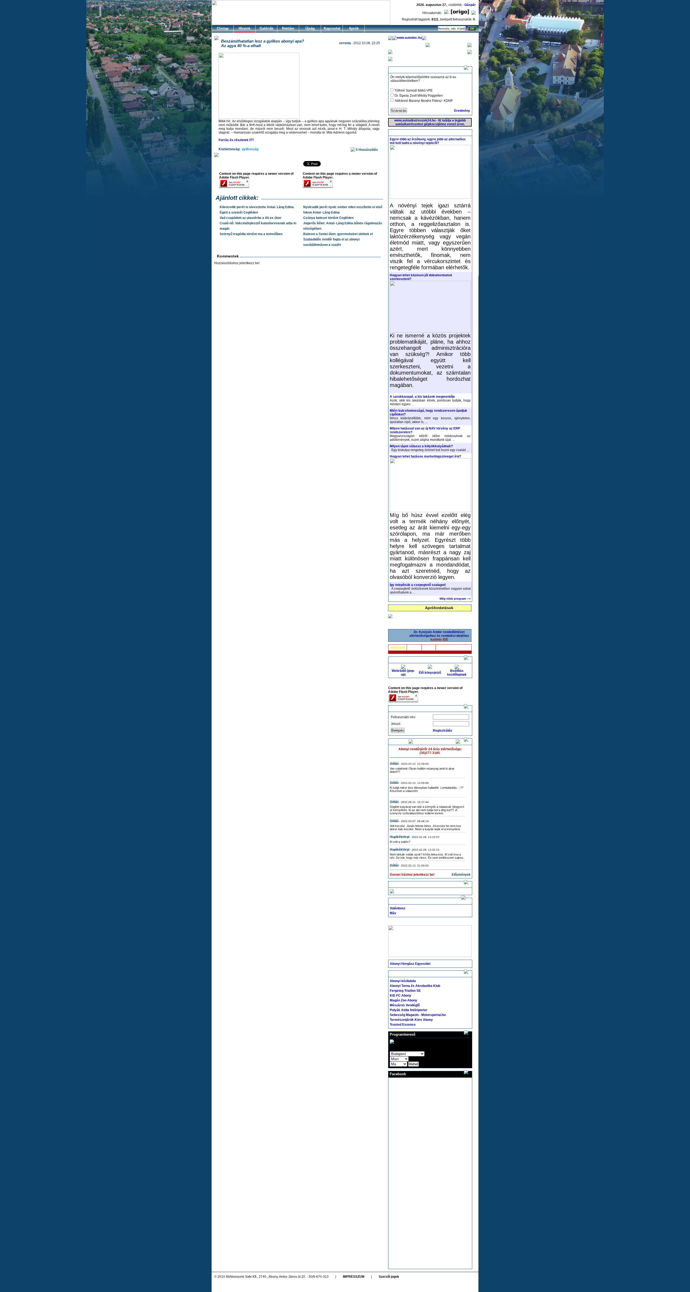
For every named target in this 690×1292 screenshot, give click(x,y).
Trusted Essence (403, 1024)
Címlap (223, 28)
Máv (393, 913)
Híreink (244, 28)
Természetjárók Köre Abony (411, 1020)
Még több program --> (455, 598)
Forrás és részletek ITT (236, 140)
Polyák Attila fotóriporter (408, 1010)
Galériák (266, 28)
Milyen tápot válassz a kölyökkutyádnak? (421, 446)
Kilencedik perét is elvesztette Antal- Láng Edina (257, 207)
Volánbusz (397, 908)
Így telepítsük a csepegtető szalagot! (418, 585)
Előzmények (461, 875)
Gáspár (470, 5)
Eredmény (462, 111)
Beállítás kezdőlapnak (457, 672)
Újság (310, 28)
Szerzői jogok (389, 1277)
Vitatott (414, 648)
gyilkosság (250, 149)
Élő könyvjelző (430, 673)
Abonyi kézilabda (403, 981)
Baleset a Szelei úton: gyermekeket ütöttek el (338, 234)
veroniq (345, 43)
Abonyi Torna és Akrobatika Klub (415, 986)
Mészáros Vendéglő (405, 1005)
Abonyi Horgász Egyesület (410, 964)
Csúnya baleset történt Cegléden (328, 218)
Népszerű (397, 648)
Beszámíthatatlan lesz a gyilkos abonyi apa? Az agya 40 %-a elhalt (262, 43)
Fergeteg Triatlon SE (405, 991)
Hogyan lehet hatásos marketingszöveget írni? (425, 456)
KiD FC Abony (400, 995)
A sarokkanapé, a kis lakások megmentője (422, 397)
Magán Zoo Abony (403, 1000)
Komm (429, 648)
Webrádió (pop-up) (403, 672)
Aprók (354, 28)
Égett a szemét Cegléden (239, 212)
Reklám (288, 28)
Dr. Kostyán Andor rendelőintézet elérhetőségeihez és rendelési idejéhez (439, 635)
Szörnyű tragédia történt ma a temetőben (251, 234)
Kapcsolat (332, 28)
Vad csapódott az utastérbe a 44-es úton (250, 218)
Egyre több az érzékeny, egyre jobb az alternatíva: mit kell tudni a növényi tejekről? (428, 141)
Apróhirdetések (439, 608)
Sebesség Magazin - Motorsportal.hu (418, 1015)
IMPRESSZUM (353, 1277)
